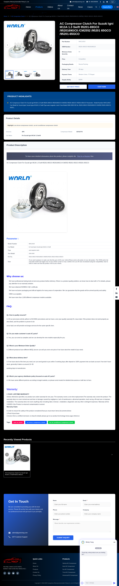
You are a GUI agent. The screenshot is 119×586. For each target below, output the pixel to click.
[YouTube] (107, 2)
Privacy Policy (37, 575)
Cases (90, 7)
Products (39, 7)
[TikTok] (17, 573)
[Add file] (82, 583)
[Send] (114, 583)
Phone (55, 510)
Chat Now (102, 87)
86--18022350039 (93, 1)
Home (28, 7)
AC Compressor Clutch (18, 16)
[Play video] (29, 45)
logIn (112, 2)
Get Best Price (73, 87)
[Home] (12, 8)
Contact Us (70, 6)
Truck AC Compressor (68, 572)
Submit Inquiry (63, 537)
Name (55, 500)
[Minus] (114, 542)
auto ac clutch (18, 422)
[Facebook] (100, 2)
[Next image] (51, 45)
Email (85, 500)
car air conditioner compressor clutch (61, 422)
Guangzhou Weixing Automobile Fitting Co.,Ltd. (60, 583)
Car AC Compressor (68, 569)
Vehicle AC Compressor (69, 563)
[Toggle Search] (96, 7)
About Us (60, 6)
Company (86, 510)
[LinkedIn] (103, 2)
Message (56, 519)
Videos (50, 7)
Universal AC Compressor (70, 575)
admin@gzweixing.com (78, 1)
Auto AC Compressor (68, 566)
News (80, 7)
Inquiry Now (107, 7)
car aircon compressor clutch (36, 422)
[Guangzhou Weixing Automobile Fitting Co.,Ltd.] (12, 563)
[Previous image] (7, 45)
